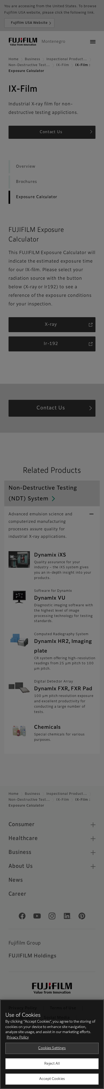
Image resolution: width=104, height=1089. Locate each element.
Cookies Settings (52, 1048)
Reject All (51, 1063)
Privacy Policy (18, 1037)
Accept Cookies (52, 1079)
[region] (52, 1044)
